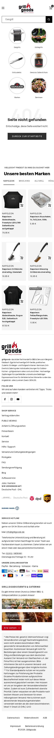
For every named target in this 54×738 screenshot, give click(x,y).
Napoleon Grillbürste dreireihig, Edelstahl (12, 270)
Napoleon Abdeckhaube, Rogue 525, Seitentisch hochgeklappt (12, 317)
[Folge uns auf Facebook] (5, 399)
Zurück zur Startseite (27, 136)
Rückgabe (6, 457)
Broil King (24, 181)
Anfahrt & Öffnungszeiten (14, 426)
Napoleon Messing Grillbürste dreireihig (40, 270)
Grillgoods (31, 729)
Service (5, 441)
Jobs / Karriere (8, 483)
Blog (4, 472)
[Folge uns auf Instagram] (11, 399)
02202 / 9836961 (14, 553)
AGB (45, 717)
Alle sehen (10, 627)
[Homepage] (11, 343)
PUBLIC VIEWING (9, 420)
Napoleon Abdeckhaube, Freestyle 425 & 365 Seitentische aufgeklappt (11, 222)
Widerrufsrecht (31, 717)
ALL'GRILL (39, 181)
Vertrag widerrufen (11, 415)
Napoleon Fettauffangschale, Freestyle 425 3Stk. (39, 315)
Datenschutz (13, 717)
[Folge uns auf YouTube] (18, 399)
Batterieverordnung (34, 726)
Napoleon (8, 181)
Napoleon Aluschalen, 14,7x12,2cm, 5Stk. (40, 218)
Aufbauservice (9, 478)
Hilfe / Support (8, 446)
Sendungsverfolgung (12, 467)
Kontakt (5, 436)
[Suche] (49, 19)
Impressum (15, 726)
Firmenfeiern (8, 431)
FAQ (3, 462)
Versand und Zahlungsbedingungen (19, 452)
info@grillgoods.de (15, 532)
